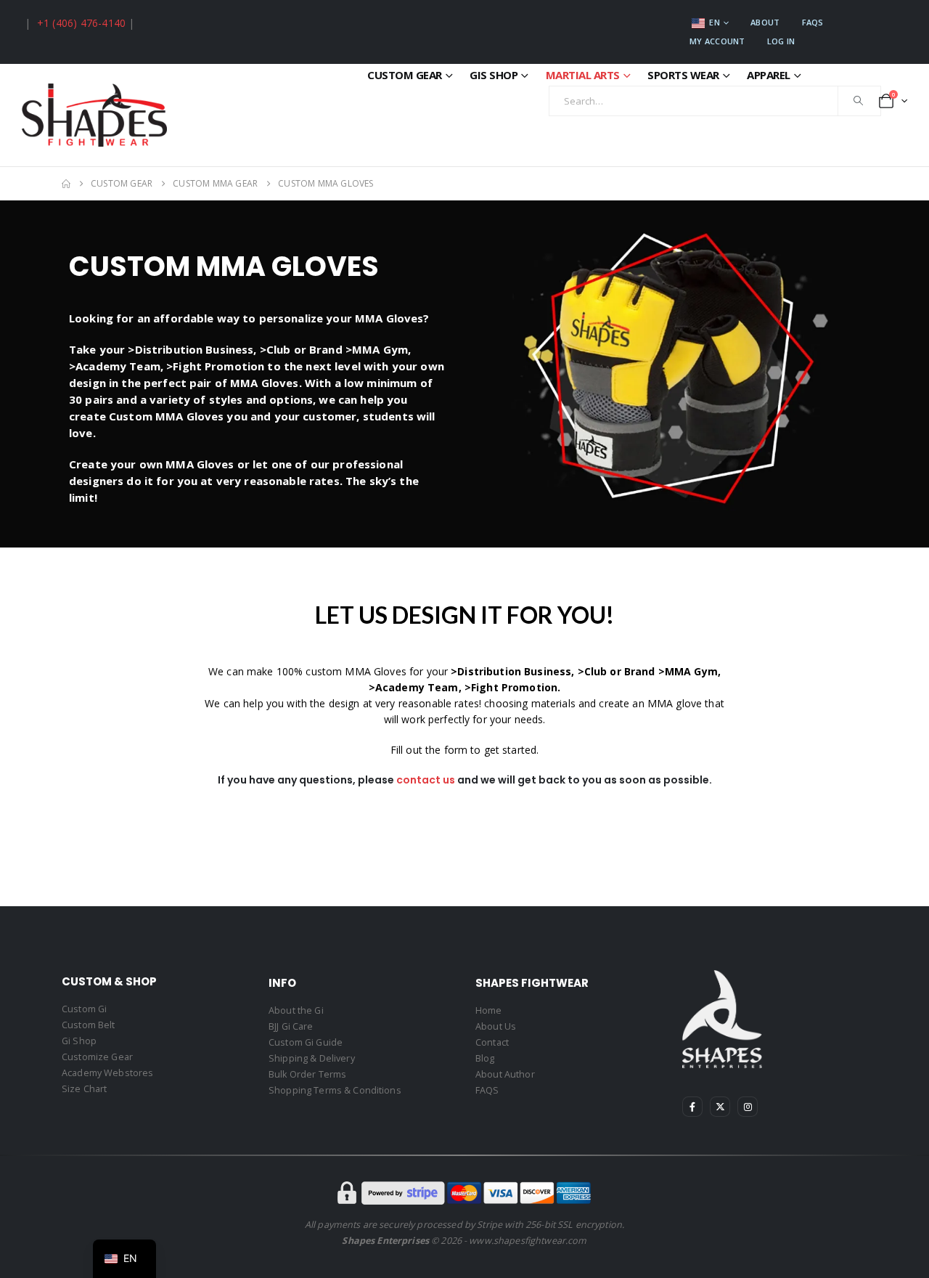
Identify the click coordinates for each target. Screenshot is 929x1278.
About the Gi (296, 1010)
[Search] (859, 100)
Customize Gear (97, 1057)
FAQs (813, 22)
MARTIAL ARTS (583, 75)
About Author (505, 1074)
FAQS (487, 1090)
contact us (425, 780)
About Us (495, 1026)
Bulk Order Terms (307, 1074)
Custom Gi (84, 1009)
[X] (720, 1106)
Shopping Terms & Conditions (335, 1090)
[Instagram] (747, 1106)
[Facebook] (692, 1106)
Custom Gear (404, 75)
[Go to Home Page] (66, 184)
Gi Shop (79, 1041)
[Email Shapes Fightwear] (23, 23)
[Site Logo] (94, 115)
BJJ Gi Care (291, 1026)
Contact (492, 1042)
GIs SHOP (493, 75)
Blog (485, 1058)
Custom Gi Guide (306, 1042)
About (764, 22)
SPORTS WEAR (683, 75)
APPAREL (768, 75)
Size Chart (84, 1089)
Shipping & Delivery (312, 1058)
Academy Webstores (107, 1073)
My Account (717, 41)
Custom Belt (88, 1025)
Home (488, 1010)
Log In (781, 41)
